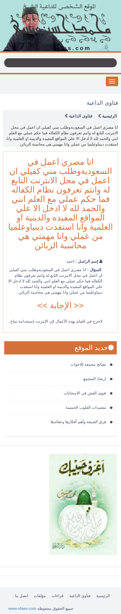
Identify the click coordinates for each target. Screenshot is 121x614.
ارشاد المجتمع (95, 378)
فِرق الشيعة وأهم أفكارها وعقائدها (79, 421)
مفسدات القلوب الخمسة (86, 407)
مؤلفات (40, 595)
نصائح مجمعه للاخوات (89, 364)
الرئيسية (109, 115)
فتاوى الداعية (80, 115)
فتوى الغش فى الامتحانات (85, 393)
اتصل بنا (21, 595)
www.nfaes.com (22, 608)
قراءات (57, 595)
